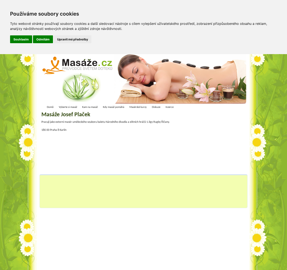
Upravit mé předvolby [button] (72, 39)
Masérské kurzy (138, 107)
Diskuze (156, 107)
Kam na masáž (90, 107)
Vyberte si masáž (68, 107)
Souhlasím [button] (21, 39)
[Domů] (78, 80)
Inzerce (170, 107)
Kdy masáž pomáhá (113, 107)
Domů (50, 107)
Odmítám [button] (43, 39)
